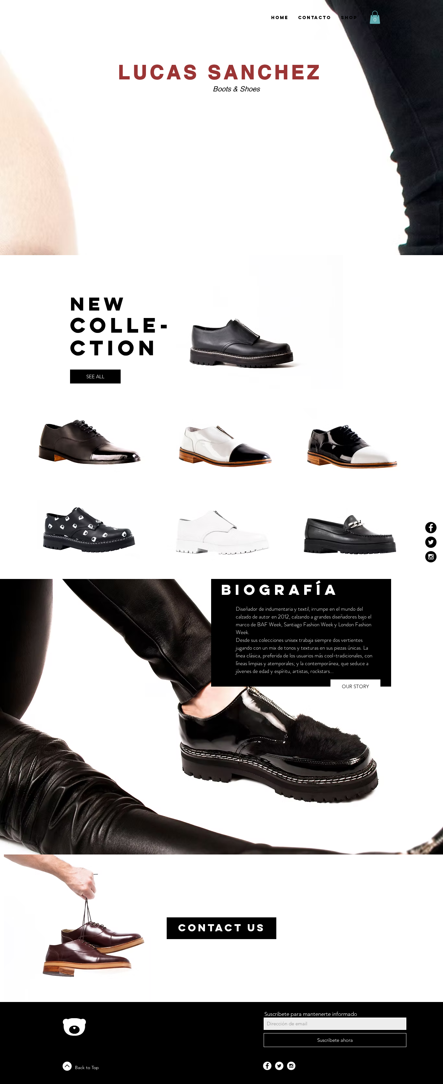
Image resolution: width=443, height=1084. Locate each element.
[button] (374, 17)
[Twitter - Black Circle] (431, 542)
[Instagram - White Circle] (291, 1066)
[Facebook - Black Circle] (431, 527)
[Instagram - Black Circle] (431, 556)
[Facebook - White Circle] (267, 1066)
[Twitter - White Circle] (279, 1066)
